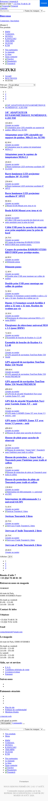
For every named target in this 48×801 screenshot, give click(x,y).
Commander (17, 723)
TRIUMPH (9, 41)
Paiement (9, 674)
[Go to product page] (26, 106)
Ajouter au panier (12, 125)
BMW (7, 32)
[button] (3, 8)
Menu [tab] (7, 736)
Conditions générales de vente (17, 670)
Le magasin (9, 52)
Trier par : (4, 85)
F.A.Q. (8, 667)
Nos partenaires (11, 50)
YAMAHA (9, 34)
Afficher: (4, 87)
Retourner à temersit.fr (9, 1)
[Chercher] (44, 11)
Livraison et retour (12, 672)
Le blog (8, 54)
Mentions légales (12, 712)
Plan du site (9, 707)
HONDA (9, 36)
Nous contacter (11, 57)
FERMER (44, 3)
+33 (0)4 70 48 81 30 (21, 4)
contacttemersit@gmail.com (11, 632)
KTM (7, 45)
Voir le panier (6, 723)
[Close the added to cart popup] (24, 723)
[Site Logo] (9, 6)
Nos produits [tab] (10, 734)
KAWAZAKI (10, 39)
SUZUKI (9, 43)
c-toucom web (6, 716)
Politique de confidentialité (16, 710)
